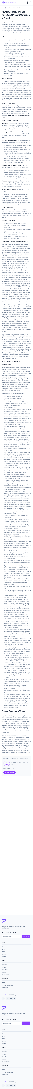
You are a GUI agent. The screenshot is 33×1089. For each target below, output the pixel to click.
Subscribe (26, 936)
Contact (4, 967)
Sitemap (4, 956)
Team (3, 951)
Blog (3, 946)
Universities (5, 987)
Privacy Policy (6, 974)
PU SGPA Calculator (7, 985)
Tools (3, 982)
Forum (3, 949)
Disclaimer (5, 972)
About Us (4, 964)
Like (6, 764)
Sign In (4, 954)
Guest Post (5, 969)
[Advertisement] (16, 846)
